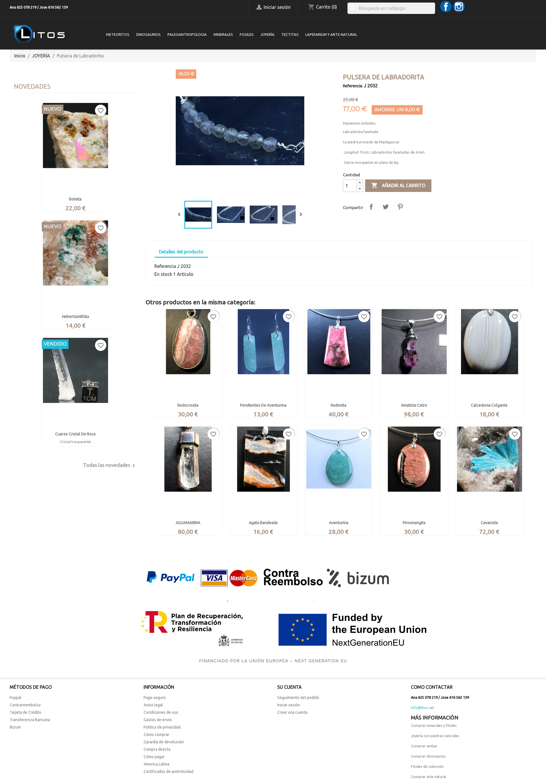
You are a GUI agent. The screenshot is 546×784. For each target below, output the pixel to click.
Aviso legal (153, 705)
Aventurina (338, 522)
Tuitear (385, 206)
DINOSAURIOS (148, 34)
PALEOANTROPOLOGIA (187, 34)
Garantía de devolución (164, 742)
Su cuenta (289, 687)
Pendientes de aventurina (263, 405)
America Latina (156, 764)
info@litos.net (422, 707)
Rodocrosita (187, 405)
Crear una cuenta (292, 712)
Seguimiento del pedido (298, 697)
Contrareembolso (25, 705)
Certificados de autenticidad (168, 771)
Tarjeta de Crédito (25, 712)
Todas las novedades (110, 465)
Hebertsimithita (75, 316)
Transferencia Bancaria (30, 719)
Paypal (15, 697)
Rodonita (338, 405)
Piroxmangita (414, 522)
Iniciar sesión (288, 705)
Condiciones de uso (161, 712)
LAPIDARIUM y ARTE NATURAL (331, 34)
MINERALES (223, 34)
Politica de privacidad (162, 727)
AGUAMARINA (188, 522)
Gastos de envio (158, 719)
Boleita (75, 199)
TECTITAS (290, 34)
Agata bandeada (263, 522)
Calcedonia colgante (489, 405)
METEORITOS (117, 34)
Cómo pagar (154, 756)
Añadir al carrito (398, 185)
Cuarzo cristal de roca (75, 434)
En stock (163, 274)
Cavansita (489, 522)
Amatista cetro (414, 405)
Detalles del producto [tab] (181, 251)
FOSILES (247, 34)
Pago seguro (155, 697)
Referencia (165, 266)
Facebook (446, 6)
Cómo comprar (156, 734)
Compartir (371, 206)
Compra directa (157, 749)
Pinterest (400, 206)
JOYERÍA (267, 34)
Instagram (459, 6)
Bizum (15, 727)
